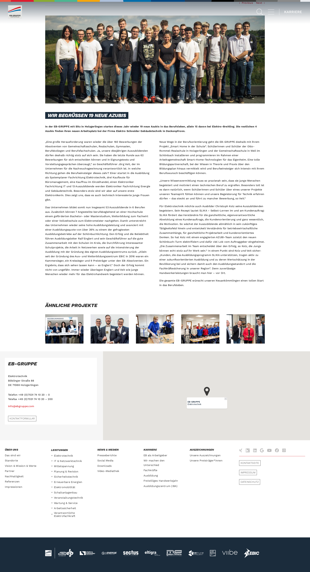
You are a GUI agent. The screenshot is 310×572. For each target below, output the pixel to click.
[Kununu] (247, 450)
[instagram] (284, 450)
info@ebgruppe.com (21, 406)
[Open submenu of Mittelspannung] (52, 466)
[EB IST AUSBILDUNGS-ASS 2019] (64, 329)
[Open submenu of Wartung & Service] (52, 503)
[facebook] (277, 450)
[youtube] (269, 450)
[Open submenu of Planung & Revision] (52, 471)
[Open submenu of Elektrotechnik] (52, 456)
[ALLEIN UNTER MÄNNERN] (155, 329)
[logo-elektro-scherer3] (174, 551)
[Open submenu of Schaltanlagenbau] (52, 492)
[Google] (262, 450)
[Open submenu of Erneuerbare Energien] (52, 482)
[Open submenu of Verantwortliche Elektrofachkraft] (52, 514)
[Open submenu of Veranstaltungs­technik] (52, 498)
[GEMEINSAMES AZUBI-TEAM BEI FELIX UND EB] (200, 329)
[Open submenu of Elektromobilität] (52, 487)
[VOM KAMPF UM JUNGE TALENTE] (246, 329)
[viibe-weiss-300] (229, 546)
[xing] (240, 450)
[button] (260, 12)
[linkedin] (255, 450)
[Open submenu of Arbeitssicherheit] (52, 508)
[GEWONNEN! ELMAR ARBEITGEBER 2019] (110, 329)
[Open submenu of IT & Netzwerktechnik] (52, 461)
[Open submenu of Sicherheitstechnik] (52, 477)
